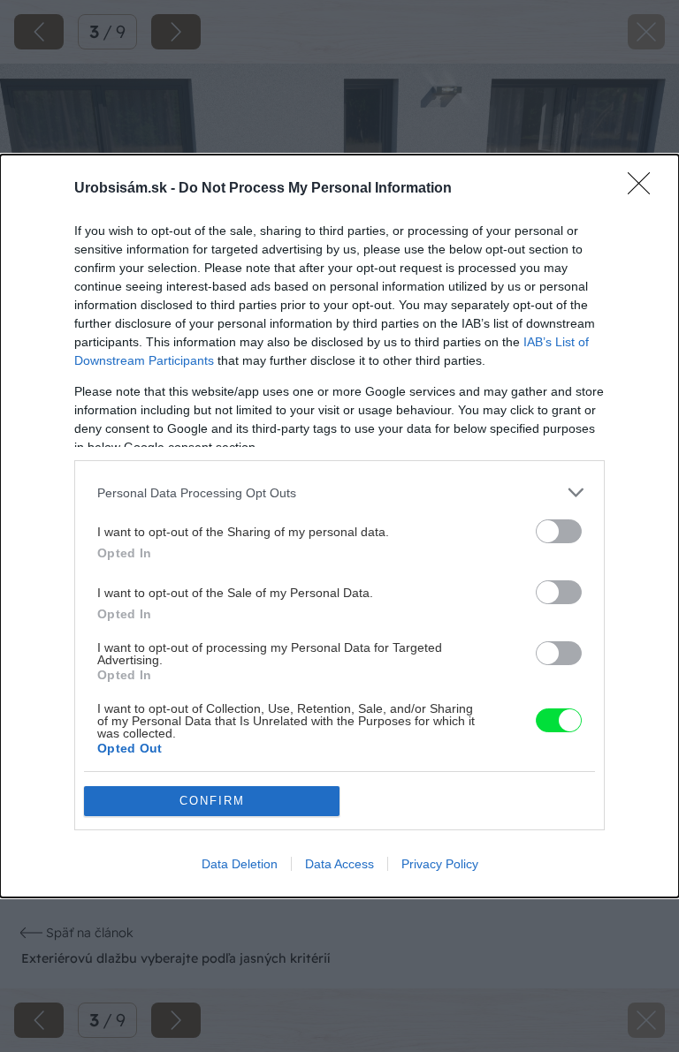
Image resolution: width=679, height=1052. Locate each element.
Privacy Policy (439, 864)
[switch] (559, 531)
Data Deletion (240, 864)
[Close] (644, 189)
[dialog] (339, 526)
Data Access (339, 864)
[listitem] (339, 492)
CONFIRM (212, 800)
